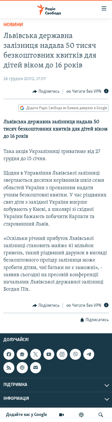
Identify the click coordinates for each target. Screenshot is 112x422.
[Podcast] (22, 367)
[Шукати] (100, 415)
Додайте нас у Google (26, 414)
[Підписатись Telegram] (88, 354)
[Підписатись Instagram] (62, 354)
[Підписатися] (35, 367)
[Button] (45, 91)
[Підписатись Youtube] (48, 354)
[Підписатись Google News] (22, 354)
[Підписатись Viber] (75, 354)
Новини (13, 25)
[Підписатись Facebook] (8, 354)
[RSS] (8, 367)
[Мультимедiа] (61, 415)
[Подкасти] (81, 415)
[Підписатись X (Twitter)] (35, 354)
